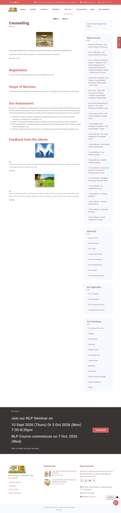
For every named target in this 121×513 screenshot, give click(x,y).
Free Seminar (103, 9)
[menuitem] (56, 19)
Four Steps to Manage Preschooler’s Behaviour (64, 472)
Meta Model (92, 371)
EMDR (90, 387)
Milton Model (92, 339)
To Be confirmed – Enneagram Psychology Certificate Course (98, 179)
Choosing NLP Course (95, 254)
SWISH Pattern (93, 350)
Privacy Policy (13, 489)
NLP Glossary (92, 270)
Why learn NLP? (93, 243)
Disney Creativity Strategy (97, 377)
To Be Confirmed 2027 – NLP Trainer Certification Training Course (97, 116)
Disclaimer (12, 486)
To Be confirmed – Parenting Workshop (97, 195)
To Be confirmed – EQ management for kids (95, 187)
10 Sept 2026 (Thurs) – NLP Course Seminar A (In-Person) (97, 46)
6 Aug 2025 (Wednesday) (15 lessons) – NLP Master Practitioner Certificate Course (98, 105)
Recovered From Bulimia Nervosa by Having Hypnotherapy (64, 481)
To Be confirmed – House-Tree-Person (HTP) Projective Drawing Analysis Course (98, 170)
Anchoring (91, 344)
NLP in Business (93, 294)
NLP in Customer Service (96, 305)
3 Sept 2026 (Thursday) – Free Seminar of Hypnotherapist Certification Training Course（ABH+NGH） (98, 81)
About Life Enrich (15, 493)
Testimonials (81, 9)
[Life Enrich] (12, 9)
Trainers (55, 9)
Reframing (91, 366)
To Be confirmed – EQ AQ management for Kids (96, 218)
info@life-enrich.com (88, 2)
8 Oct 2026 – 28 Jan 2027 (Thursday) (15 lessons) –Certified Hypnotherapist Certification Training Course (97, 94)
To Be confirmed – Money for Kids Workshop (97, 203)
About (22, 9)
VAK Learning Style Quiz (96, 276)
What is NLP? (92, 238)
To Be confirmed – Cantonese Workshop (98, 210)
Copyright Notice (15, 482)
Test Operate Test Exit (96, 328)
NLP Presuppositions (95, 265)
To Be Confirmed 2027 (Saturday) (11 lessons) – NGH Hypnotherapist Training (98, 126)
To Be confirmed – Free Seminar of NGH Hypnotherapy (98, 145)
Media (92, 9)
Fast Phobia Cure (93, 355)
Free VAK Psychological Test (97, 24)
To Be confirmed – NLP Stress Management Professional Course (98, 136)
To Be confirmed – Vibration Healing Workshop (97, 161)
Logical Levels (93, 360)
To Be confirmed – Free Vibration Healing (96, 153)
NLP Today (92, 249)
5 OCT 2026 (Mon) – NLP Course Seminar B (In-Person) (97, 53)
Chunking (91, 334)
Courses (43, 9)
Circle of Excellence (94, 382)
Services (67, 9)
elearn (32, 9)
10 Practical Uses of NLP (96, 310)
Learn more (12, 478)
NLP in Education (93, 299)
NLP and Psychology (95, 259)
